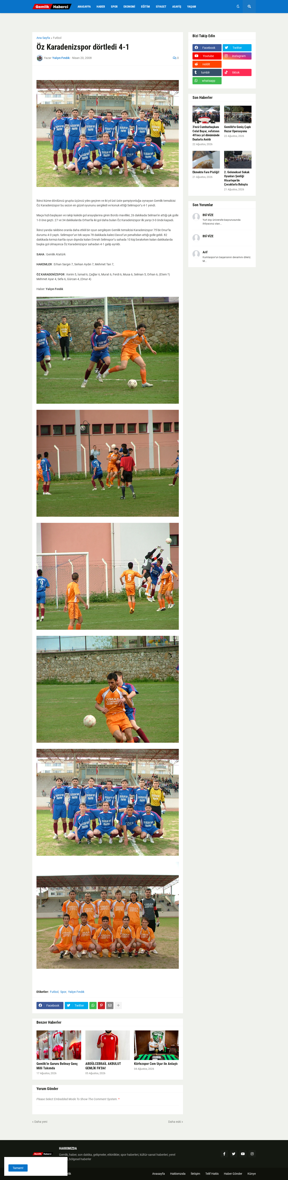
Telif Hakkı (212, 1173)
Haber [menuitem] (101, 6)
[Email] (109, 1005)
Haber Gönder (233, 1173)
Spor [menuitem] (114, 6)
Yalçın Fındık (76, 991)
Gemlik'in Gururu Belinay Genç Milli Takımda (57, 1066)
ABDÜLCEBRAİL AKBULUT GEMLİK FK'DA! (103, 1066)
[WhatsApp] (93, 1005)
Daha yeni (40, 1121)
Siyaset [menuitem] (161, 6)
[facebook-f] (224, 1153)
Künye (252, 1173)
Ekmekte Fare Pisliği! (205, 172)
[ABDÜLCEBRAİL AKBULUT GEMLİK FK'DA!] (107, 1045)
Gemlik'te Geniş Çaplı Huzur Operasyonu (237, 129)
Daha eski (174, 1121)
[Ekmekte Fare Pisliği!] (206, 160)
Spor (63, 991)
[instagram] (252, 1153)
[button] (238, 6)
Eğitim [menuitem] (145, 6)
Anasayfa (158, 1173)
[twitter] (233, 1153)
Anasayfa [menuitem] (84, 6)
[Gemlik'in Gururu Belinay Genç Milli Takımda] (58, 1045)
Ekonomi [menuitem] (129, 6)
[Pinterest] (101, 1005)
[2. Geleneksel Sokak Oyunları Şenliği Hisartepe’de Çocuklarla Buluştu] (238, 160)
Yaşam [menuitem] (191, 6)
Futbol (57, 37)
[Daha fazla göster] (118, 1005)
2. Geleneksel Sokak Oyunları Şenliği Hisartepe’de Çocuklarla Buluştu (236, 178)
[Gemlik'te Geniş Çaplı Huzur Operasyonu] (238, 114)
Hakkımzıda (178, 1173)
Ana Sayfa (43, 37)
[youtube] (242, 1153)
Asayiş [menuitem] (176, 6)
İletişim (195, 1173)
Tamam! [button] (18, 1168)
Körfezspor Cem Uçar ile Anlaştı (156, 1064)
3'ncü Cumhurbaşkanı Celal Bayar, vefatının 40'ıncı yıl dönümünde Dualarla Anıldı (205, 133)
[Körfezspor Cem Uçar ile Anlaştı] (156, 1045)
